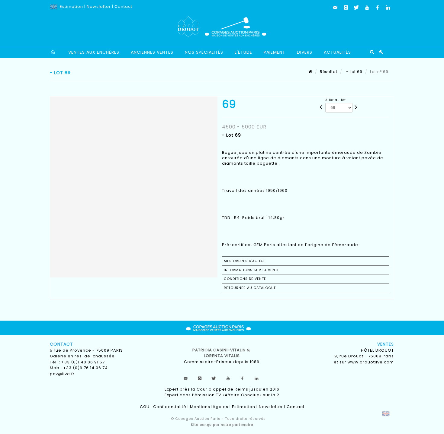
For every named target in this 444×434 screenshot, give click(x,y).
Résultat (328, 71)
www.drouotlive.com (371, 362)
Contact (123, 6)
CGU (145, 407)
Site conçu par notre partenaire (222, 424)
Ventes (385, 344)
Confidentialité (169, 407)
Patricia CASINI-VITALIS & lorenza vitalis (221, 353)
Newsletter (99, 6)
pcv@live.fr (62, 374)
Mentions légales (209, 407)
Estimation (71, 6)
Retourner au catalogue (250, 287)
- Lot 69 (353, 71)
